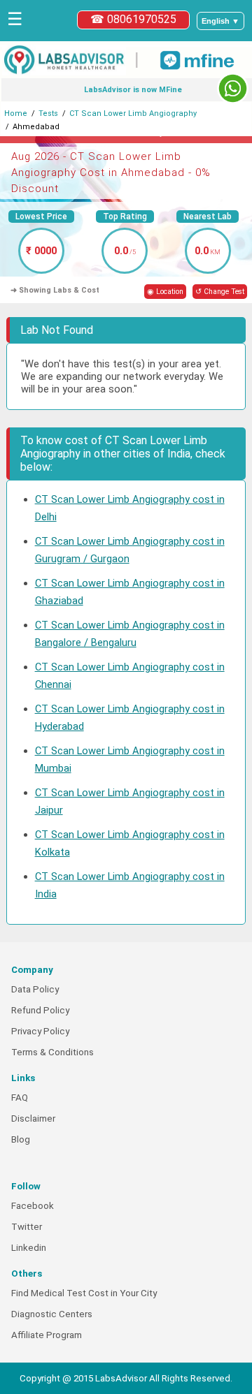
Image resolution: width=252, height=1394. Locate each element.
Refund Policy (40, 1010)
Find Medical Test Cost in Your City (84, 1293)
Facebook (32, 1206)
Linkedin (28, 1247)
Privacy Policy (40, 1031)
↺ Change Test (219, 291)
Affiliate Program (46, 1335)
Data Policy (35, 989)
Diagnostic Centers (51, 1314)
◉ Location (165, 291)
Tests (48, 113)
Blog (20, 1139)
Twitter (26, 1226)
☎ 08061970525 (133, 19)
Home (15, 113)
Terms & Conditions (52, 1052)
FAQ (19, 1097)
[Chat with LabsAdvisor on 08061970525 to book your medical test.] (232, 88)
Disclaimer (33, 1118)
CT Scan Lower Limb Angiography (133, 113)
